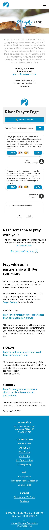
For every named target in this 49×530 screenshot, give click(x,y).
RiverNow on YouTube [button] (24, 497)
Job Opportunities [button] (24, 460)
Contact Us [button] (24, 456)
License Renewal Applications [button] (24, 523)
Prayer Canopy (10, 302)
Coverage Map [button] (24, 464)
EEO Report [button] (24, 520)
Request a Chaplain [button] (22, 251)
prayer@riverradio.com (24, 74)
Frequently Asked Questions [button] (24, 480)
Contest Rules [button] (24, 484)
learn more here (24, 245)
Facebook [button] (24, 501)
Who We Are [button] (24, 452)
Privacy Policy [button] (24, 476)
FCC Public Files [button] (24, 525)
